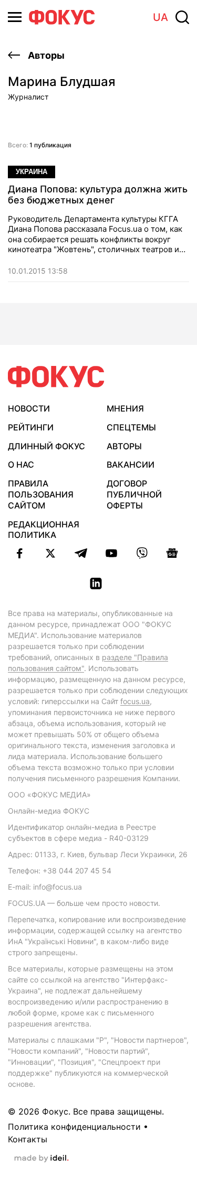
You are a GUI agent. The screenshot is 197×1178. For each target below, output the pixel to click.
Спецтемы (131, 427)
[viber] (141, 553)
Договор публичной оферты (134, 494)
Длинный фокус (46, 446)
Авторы (45, 55)
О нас (21, 464)
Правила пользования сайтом (41, 494)
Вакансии (130, 464)
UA (160, 17)
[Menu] (15, 17)
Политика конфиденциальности (74, 1126)
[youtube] (111, 553)
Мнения (125, 408)
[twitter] (50, 553)
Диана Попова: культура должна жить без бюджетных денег (98, 194)
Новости (29, 408)
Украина (31, 172)
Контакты (27, 1139)
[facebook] (20, 553)
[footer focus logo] (56, 376)
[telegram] (81, 553)
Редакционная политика (43, 530)
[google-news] (172, 553)
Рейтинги (31, 427)
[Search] (182, 17)
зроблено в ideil (41, 1158)
